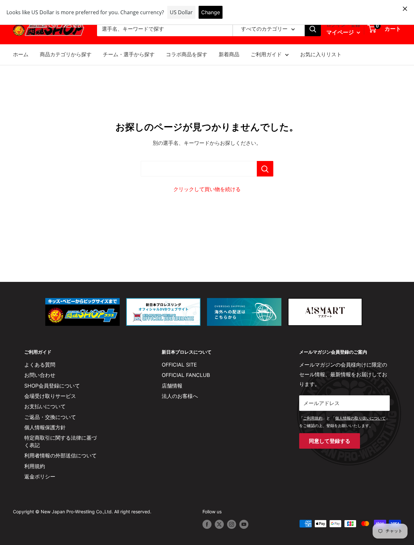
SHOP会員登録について (52, 385)
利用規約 (34, 466)
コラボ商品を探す (186, 54)
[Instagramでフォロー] (231, 524)
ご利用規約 (312, 418)
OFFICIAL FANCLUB (186, 375)
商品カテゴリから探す (66, 54)
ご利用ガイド (266, 54)
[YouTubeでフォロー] (243, 524)
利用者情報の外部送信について (60, 455)
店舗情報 (172, 385)
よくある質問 (39, 364)
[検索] (313, 29)
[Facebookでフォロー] (207, 524)
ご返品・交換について (50, 417)
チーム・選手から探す (129, 54)
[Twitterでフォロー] (219, 524)
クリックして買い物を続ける (207, 189)
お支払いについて (45, 406)
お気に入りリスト (321, 54)
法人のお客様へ (180, 396)
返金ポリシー (39, 476)
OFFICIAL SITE (179, 364)
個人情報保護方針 (45, 427)
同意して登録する (329, 441)
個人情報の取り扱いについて (360, 418)
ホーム (20, 54)
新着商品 (229, 54)
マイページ (340, 32)
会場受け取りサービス (50, 396)
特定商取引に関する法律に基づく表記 (60, 441)
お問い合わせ (39, 375)
